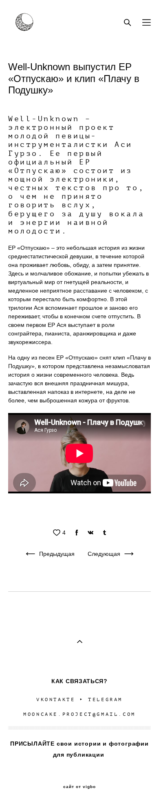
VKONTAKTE (55, 699)
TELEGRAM (105, 699)
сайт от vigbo (79, 787)
